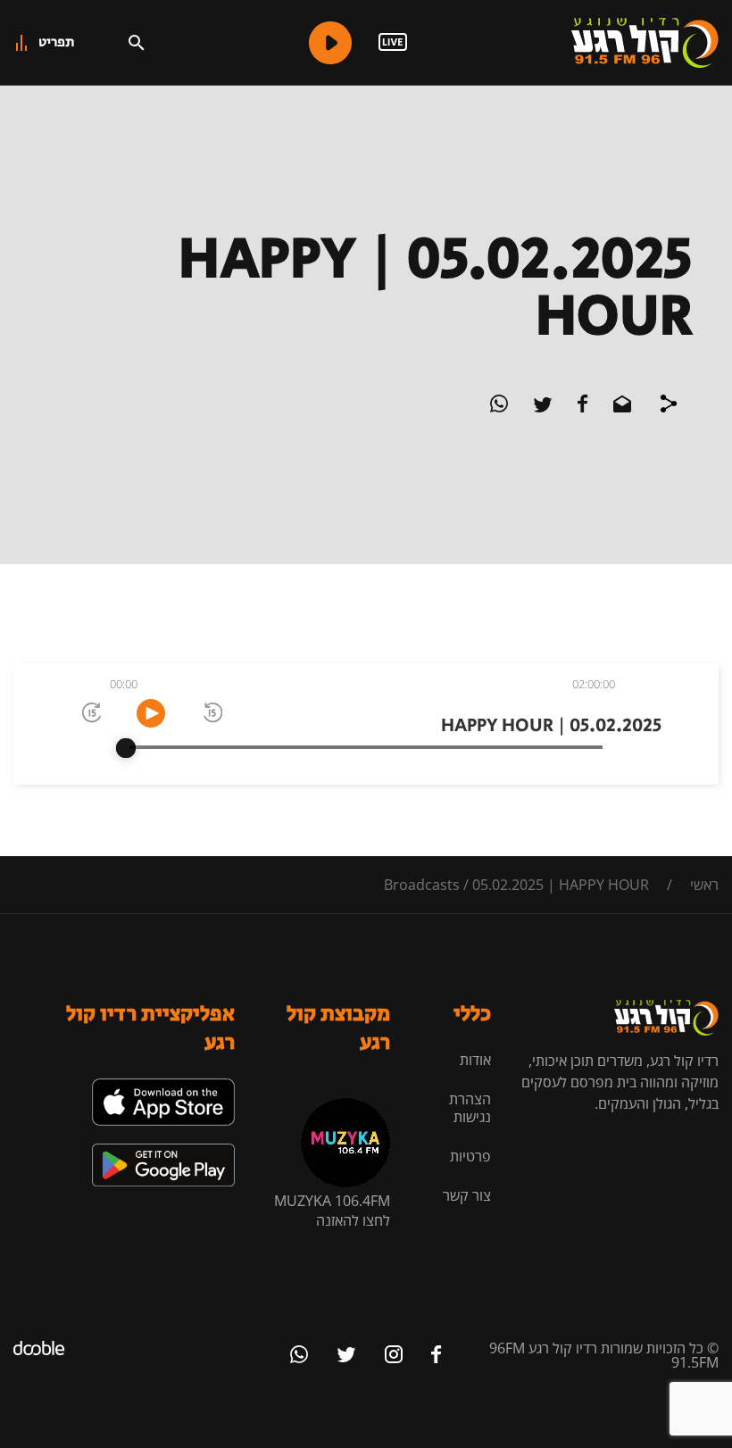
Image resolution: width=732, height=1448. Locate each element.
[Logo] (645, 43)
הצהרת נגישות (470, 1108)
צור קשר (467, 1195)
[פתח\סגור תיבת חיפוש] (137, 43)
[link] (163, 1085)
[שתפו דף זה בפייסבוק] (581, 407)
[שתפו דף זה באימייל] (620, 407)
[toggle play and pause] (151, 713)
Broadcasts (422, 885)
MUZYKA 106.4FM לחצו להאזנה (332, 1210)
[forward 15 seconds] (90, 714)
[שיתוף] (669, 406)
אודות (475, 1059)
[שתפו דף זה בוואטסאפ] (499, 407)
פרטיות (470, 1156)
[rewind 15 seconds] (211, 714)
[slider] (126, 748)
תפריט (56, 42)
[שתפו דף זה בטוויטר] (541, 407)
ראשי (704, 885)
